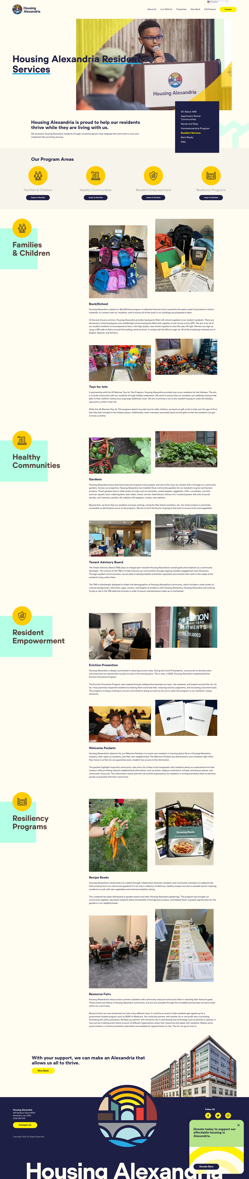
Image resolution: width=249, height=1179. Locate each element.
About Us (151, 9)
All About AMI (188, 112)
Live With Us (166, 9)
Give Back (195, 9)
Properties (181, 9)
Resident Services (191, 133)
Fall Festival (210, 9)
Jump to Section (38, 198)
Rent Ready (187, 137)
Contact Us (25, 1125)
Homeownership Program (195, 128)
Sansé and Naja (189, 124)
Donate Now (206, 1167)
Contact (228, 9)
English (214, 2)
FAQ (183, 142)
